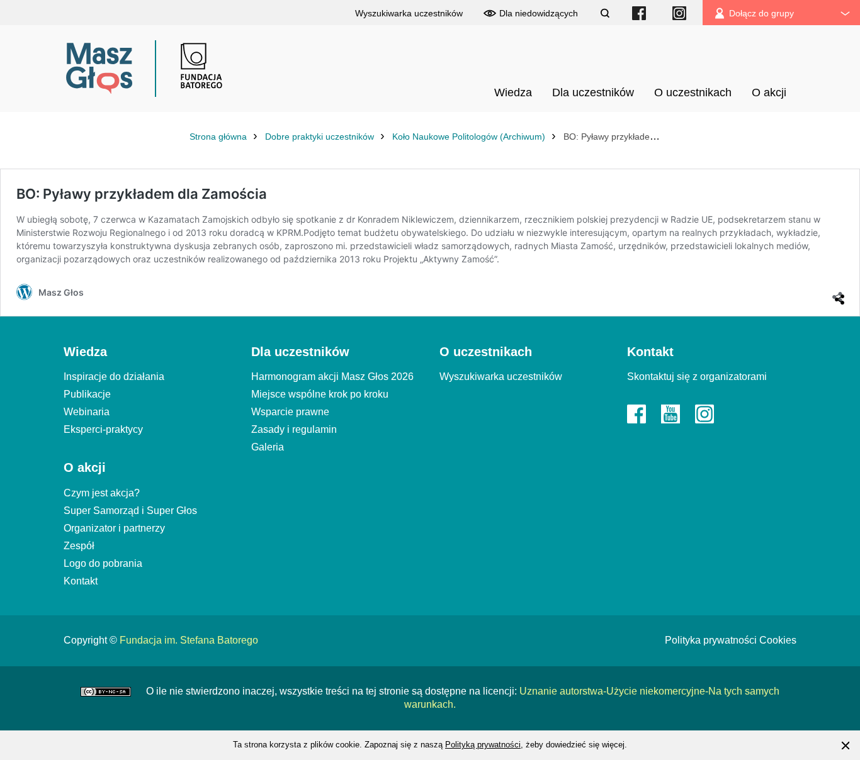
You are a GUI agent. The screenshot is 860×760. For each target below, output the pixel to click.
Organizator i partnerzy (114, 528)
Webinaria (87, 411)
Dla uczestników (300, 352)
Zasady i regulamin (294, 429)
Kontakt (81, 581)
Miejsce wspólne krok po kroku (319, 394)
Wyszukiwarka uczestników (500, 376)
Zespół (79, 545)
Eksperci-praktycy (103, 429)
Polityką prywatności (483, 744)
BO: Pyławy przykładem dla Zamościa (141, 194)
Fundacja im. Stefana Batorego (189, 640)
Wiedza (85, 352)
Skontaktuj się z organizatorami (697, 376)
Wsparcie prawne (290, 411)
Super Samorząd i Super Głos (130, 510)
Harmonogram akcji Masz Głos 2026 (332, 376)
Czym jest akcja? (102, 493)
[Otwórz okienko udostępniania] (837, 292)
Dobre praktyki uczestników (320, 136)
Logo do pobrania (103, 563)
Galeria (267, 447)
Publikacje (87, 394)
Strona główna (219, 136)
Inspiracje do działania (114, 376)
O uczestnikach (485, 352)
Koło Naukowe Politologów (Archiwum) (470, 136)
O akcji (85, 467)
